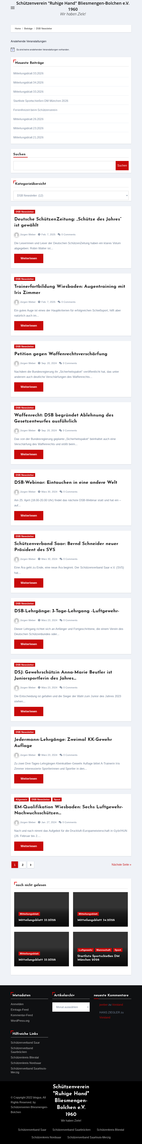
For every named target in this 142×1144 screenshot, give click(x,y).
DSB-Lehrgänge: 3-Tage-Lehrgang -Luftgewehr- (66, 611)
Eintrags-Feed (20, 1009)
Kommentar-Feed (22, 1015)
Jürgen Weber (28, 234)
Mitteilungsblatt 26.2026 (28, 119)
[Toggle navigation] (13, 8)
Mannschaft (103, 950)
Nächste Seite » (121, 864)
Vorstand (117, 1004)
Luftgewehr (85, 950)
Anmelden (17, 1004)
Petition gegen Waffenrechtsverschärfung (60, 354)
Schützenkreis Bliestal (25, 1057)
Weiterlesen (29, 258)
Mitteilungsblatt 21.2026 (28, 137)
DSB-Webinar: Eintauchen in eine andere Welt (65, 482)
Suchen (19, 154)
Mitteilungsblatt (29, 913)
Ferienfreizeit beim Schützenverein (35, 110)
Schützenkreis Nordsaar (26, 1063)
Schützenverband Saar (25, 1042)
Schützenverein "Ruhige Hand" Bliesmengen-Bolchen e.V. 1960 (71, 1100)
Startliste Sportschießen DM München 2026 (40, 100)
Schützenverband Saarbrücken (71, 1129)
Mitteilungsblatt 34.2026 (28, 82)
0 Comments (68, 234)
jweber (103, 1004)
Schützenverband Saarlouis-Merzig (89, 1137)
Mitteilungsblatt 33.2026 (28, 73)
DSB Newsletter (25, 211)
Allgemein (21, 799)
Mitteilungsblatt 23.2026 (28, 128)
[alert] (71, 49)
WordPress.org (20, 1020)
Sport (57, 799)
